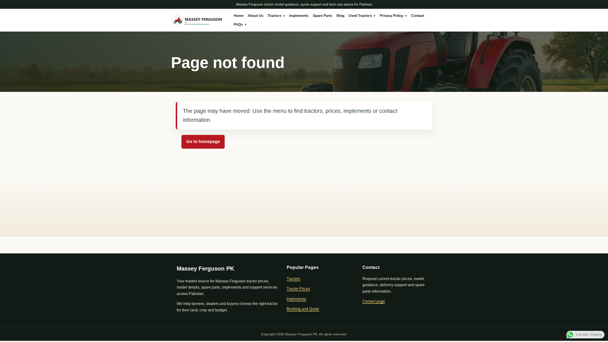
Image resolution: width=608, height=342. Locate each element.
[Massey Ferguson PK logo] (199, 20)
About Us (255, 16)
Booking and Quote (303, 309)
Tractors (274, 16)
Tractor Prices (298, 289)
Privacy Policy (391, 16)
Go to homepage (203, 141)
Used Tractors (360, 16)
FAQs (238, 24)
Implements (299, 16)
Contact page (373, 301)
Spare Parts (322, 16)
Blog (340, 16)
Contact (417, 16)
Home (238, 16)
